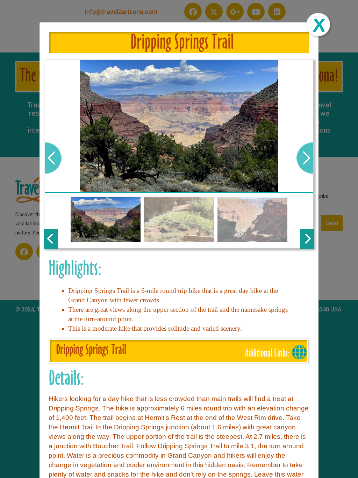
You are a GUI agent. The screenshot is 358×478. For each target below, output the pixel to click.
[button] (53, 158)
